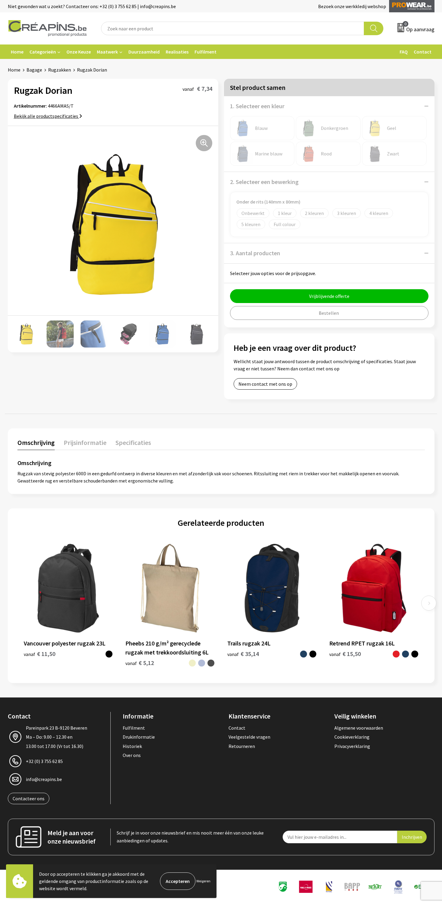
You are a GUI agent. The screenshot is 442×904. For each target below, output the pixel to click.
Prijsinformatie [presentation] (85, 442)
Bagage (34, 70)
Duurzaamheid (144, 52)
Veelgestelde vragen (249, 737)
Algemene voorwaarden (358, 728)
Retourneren (242, 746)
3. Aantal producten (255, 253)
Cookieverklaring (352, 737)
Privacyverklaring (352, 746)
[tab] (36, 444)
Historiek (132, 746)
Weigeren (203, 881)
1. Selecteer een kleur (257, 106)
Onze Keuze (78, 52)
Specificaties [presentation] (133, 442)
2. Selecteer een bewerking (264, 181)
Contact (422, 52)
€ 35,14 (243, 653)
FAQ (404, 52)
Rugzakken (59, 70)
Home (17, 52)
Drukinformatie (139, 737)
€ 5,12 (139, 663)
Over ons (132, 755)
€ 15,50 (345, 653)
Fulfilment (205, 52)
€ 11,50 (39, 653)
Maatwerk (107, 52)
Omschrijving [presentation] (36, 442)
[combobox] (232, 28)
